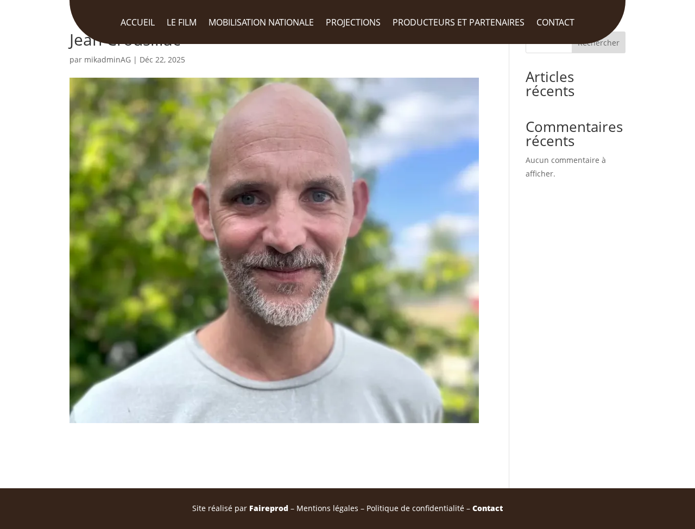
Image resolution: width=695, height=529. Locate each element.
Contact (555, 23)
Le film (182, 23)
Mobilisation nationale (261, 23)
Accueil (138, 23)
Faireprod (268, 508)
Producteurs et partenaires (459, 23)
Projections (353, 23)
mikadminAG (107, 59)
